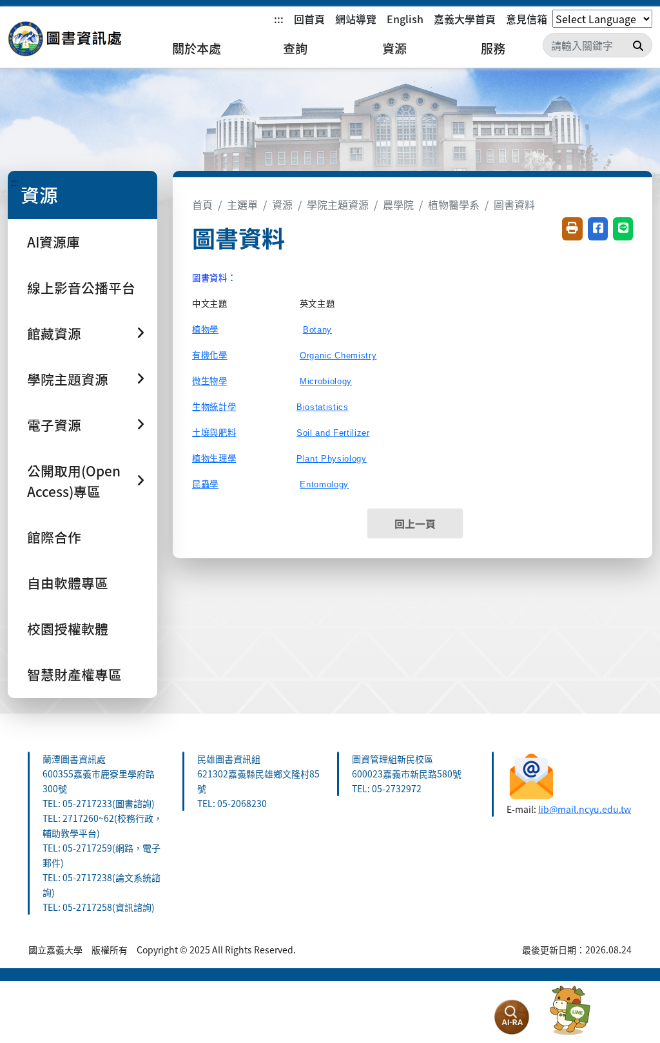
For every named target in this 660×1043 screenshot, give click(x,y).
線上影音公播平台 (81, 287)
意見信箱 (526, 18)
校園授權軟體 (67, 628)
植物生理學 (214, 458)
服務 (493, 48)
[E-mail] (531, 774)
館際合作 (54, 537)
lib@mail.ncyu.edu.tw (584, 809)
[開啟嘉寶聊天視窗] (570, 1011)
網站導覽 (355, 18)
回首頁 (309, 18)
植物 (205, 330)
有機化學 (210, 355)
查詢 (295, 48)
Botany (317, 330)
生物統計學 (214, 407)
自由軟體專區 (67, 582)
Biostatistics (322, 407)
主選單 (242, 204)
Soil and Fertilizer (333, 433)
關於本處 (196, 48)
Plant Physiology (331, 458)
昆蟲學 (205, 484)
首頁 (202, 204)
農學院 (398, 204)
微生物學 (210, 381)
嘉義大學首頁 (465, 18)
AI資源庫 (53, 241)
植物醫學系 (454, 204)
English (405, 18)
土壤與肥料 (214, 433)
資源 (394, 48)
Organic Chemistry (338, 355)
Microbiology (326, 381)
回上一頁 (415, 523)
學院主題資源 (338, 204)
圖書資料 (514, 204)
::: (279, 18)
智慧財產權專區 (74, 674)
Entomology (324, 484)
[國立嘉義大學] (77, 39)
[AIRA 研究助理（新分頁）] (511, 1017)
